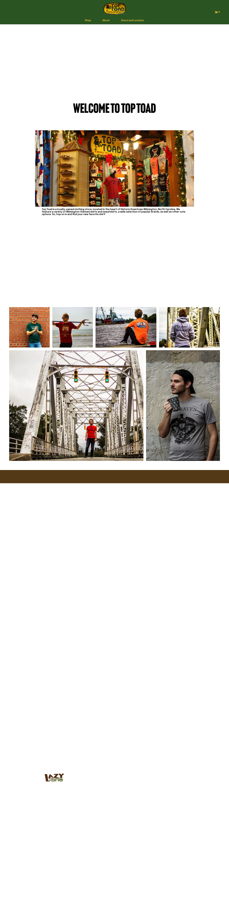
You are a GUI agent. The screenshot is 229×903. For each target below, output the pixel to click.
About (106, 20)
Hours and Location (132, 20)
